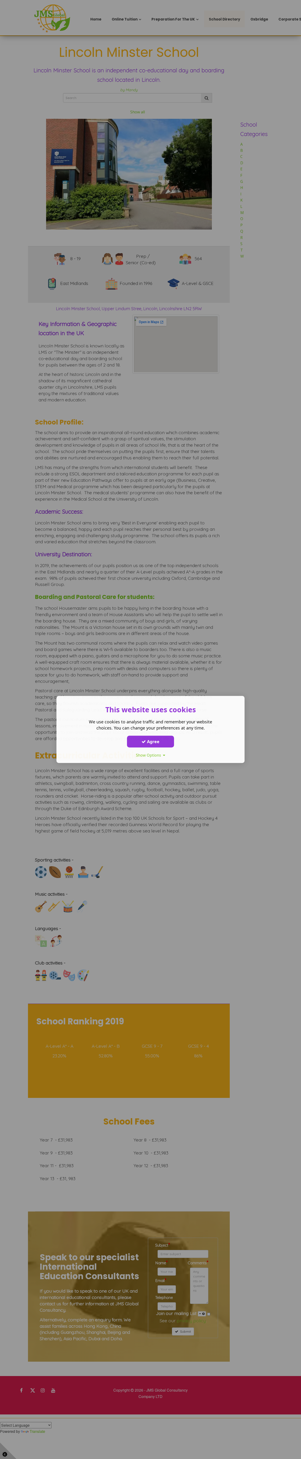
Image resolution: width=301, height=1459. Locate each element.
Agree (152, 741)
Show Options (149, 755)
